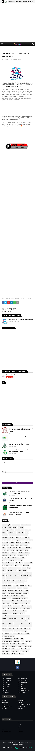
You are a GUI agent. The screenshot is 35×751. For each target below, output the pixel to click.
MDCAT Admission (6, 573)
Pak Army (30, 540)
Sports (3, 608)
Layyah (24, 570)
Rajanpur (4, 568)
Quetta (12, 545)
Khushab (26, 590)
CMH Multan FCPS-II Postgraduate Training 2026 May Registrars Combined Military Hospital (21, 429)
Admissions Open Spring (20, 631)
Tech (12, 565)
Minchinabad (28, 646)
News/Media (23, 540)
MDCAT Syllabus (25, 616)
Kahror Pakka (28, 623)
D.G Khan (4, 583)
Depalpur (10, 623)
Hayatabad (21, 613)
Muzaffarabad (27, 573)
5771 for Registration (25, 628)
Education (4, 555)
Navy (14, 555)
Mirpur (30, 585)
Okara (3, 550)
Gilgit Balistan (28, 547)
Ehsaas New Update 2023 (8, 636)
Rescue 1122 (5, 560)
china (8, 654)
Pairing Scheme (5, 651)
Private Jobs (4, 708)
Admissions (24, 535)
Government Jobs (6, 525)
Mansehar (16, 626)
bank (19, 532)
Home (3, 49)
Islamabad (21, 527)
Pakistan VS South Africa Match (12, 298)
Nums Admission (25, 648)
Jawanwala (12, 643)
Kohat (15, 570)
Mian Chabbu (20, 646)
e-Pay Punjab (14, 654)
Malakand (4, 618)
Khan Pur (4, 626)
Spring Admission (14, 595)
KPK (23, 532)
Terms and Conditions (7, 731)
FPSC (10, 555)
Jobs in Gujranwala (22, 680)
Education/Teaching (25, 525)
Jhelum (20, 590)
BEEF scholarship (6, 633)
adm (27, 651)
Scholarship (15, 540)
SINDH (27, 532)
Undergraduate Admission (17, 603)
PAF (16, 563)
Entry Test (14, 613)
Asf (25, 580)
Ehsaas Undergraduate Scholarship (10, 638)
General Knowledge (6, 585)
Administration (16, 525)
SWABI (26, 578)
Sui (13, 628)
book (3, 654)
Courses (19, 588)
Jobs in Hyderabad (22, 682)
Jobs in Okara (5, 688)
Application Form (6, 598)
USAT (17, 651)
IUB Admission (5, 616)
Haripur (4, 600)
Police (17, 545)
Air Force (17, 575)
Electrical (4, 700)
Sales (27, 618)
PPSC (3, 545)
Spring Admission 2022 (12, 608)
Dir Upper (26, 633)
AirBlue (14, 588)
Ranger (21, 563)
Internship (20, 702)
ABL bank (29, 608)
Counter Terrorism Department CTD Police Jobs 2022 (20, 499)
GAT (23, 641)
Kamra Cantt (5, 646)
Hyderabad (26, 565)
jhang (28, 568)
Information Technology (24, 704)
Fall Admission (5, 565)
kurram (21, 654)
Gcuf (20, 570)
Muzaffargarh (11, 593)
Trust (12, 651)
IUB (7, 545)
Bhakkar (14, 633)
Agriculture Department (23, 552)
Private (15, 527)
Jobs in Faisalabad (6, 680)
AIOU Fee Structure (6, 611)
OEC (3, 575)
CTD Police (24, 621)
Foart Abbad (17, 641)
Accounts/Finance (20, 530)
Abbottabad (19, 550)
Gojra (15, 623)
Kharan (10, 626)
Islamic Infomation (12, 590)
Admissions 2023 (17, 611)
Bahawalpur (19, 537)
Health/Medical (12, 532)
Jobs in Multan (21, 686)
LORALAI (23, 605)
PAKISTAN (28, 530)
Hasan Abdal (5, 643)
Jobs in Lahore (5, 686)
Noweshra (20, 578)
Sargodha (15, 547)
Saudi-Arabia (13, 552)
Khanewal (9, 570)
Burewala (4, 613)
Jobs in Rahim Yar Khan (23, 690)
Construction (17, 605)
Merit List (27, 542)
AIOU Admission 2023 (7, 631)
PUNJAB (9, 527)
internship (12, 542)
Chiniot (10, 605)
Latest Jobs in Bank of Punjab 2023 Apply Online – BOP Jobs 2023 (20, 513)
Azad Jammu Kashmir (26, 575)
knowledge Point (6, 59)
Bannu (14, 568)
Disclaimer (4, 729)
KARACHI (4, 532)
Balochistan (5, 537)
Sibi (10, 628)
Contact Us (4, 725)
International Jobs (6, 540)
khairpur (22, 595)
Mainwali (30, 605)
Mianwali (15, 573)
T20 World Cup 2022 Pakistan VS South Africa (21, 319)
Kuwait (12, 616)
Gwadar (8, 578)
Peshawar (12, 537)
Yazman (22, 651)
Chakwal (4, 605)
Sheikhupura (5, 595)
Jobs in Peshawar (22, 688)
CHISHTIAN (19, 560)
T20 (21, 298)
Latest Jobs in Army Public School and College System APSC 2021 (19, 492)
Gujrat (19, 568)
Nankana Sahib (11, 600)
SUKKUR (14, 557)
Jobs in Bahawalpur (22, 678)
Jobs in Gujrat (5, 682)
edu (17, 628)
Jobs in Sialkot (21, 692)
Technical (14, 580)
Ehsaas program (19, 583)
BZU (20, 565)
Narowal (14, 578)
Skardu (4, 588)
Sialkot (3, 547)
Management (5, 552)
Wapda (9, 547)
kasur (9, 588)
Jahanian (21, 623)
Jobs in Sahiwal (5, 692)
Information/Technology (8, 563)
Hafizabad (16, 585)
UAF (16, 565)
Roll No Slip (20, 555)
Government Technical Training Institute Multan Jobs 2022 (20, 506)
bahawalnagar (19, 542)
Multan (11, 535)
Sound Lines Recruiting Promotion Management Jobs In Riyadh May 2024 (19, 443)
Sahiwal (21, 547)
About (9, 742)
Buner (24, 611)
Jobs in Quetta (5, 690)
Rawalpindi (26, 537)
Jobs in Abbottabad (6, 678)
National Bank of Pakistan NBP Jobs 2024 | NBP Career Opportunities (20, 450)
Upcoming (12, 560)
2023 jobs (4, 621)
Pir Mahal (29, 626)
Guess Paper (28, 641)
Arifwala (18, 621)
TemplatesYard (15, 747)
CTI (9, 613)
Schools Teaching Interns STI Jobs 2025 (19, 436)
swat (10, 568)
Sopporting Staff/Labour (8, 530)
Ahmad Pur (11, 621)
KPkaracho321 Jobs (21, 643)
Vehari (27, 603)
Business (20, 633)
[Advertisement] (17, 22)
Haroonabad (23, 585)
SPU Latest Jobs (20, 600)
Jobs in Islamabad (6, 684)
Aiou (19, 557)
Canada (4, 623)
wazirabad (22, 608)
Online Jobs (21, 618)
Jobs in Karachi (21, 684)
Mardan (26, 563)
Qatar (23, 557)
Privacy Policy (21, 729)
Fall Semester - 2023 (7, 641)
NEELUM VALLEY (6, 648)
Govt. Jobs (20, 708)
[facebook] (17, 667)
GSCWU (25, 588)
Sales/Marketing (6, 580)
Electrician (24, 598)
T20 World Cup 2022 (10, 49)
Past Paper (20, 731)
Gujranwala (5, 542)
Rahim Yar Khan (10, 550)
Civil (3, 578)
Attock (26, 555)
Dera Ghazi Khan (6, 557)
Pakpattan (25, 593)
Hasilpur (4, 590)
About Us (20, 723)
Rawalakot (4, 628)
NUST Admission (15, 648)
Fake (22, 638)
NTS (31, 563)
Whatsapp (20, 580)
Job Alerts (20, 725)
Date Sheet (11, 583)
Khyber (4, 593)
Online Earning (9, 575)
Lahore (4, 527)
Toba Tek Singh (5, 603)
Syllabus (28, 600)
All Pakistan (5, 535)
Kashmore (12, 646)
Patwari (26, 550)
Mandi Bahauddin (13, 618)
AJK (21, 545)
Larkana (18, 616)
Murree (20, 573)
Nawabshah (18, 593)
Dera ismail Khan (16, 598)
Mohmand (22, 626)
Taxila (24, 568)
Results (25, 545)
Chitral (3, 570)
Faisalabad (17, 535)
